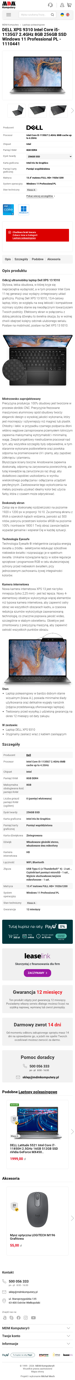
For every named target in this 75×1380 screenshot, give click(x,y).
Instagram (26, 1318)
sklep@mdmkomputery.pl (41, 1077)
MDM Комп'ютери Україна (62, 14)
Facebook (19, 1318)
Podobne (38, 259)
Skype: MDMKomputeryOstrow (11, 1318)
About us (68, 14)
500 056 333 (39, 1068)
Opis (8, 259)
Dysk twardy (9, 156)
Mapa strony (37, 1371)
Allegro (4, 1318)
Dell (28, 755)
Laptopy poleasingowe (24, 238)
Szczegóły (21, 259)
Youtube (33, 1318)
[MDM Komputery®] (9, 3)
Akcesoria (53, 259)
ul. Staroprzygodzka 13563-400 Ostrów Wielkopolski (24, 1300)
